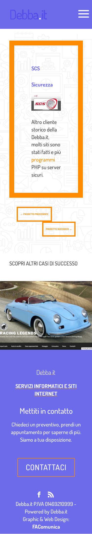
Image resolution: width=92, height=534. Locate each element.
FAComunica (46, 526)
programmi (43, 159)
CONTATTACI (46, 467)
